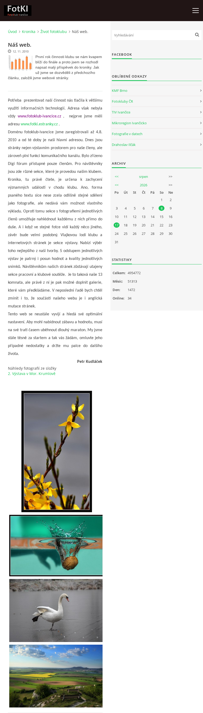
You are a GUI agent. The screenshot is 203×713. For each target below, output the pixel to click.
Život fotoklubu (53, 31)
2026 (143, 185)
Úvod (12, 31)
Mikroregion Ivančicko (129, 123)
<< (116, 176)
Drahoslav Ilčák (124, 144)
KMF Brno (119, 90)
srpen (143, 176)
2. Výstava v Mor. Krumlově (32, 373)
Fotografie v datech (127, 133)
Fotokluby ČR (122, 101)
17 (116, 225)
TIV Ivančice (121, 112)
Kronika (28, 31)
